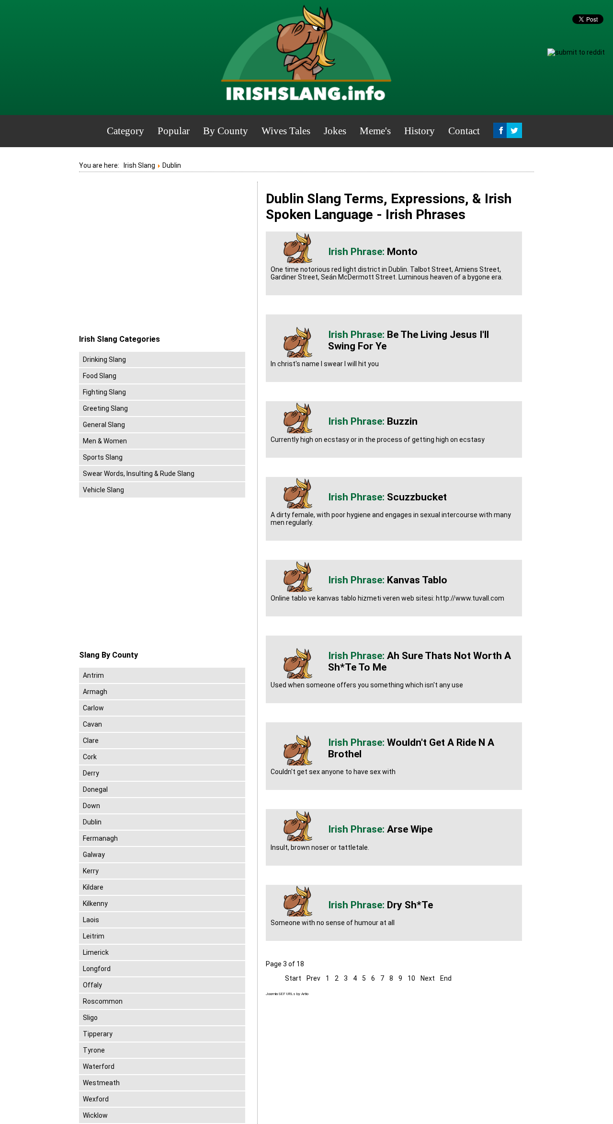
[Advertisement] (159, 258)
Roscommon (103, 1001)
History (419, 131)
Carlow (93, 708)
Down (91, 806)
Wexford (96, 1099)
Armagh (95, 691)
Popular (174, 131)
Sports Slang (103, 457)
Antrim (93, 675)
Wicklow (95, 1115)
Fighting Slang (104, 392)
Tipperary (98, 1034)
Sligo (90, 1017)
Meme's (375, 131)
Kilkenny (95, 903)
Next (427, 978)
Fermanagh (100, 838)
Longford (97, 969)
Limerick (96, 952)
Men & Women (105, 441)
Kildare (93, 887)
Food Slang (99, 376)
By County (225, 131)
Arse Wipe (409, 829)
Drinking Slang (104, 359)
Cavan (92, 724)
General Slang (104, 425)
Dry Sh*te (410, 905)
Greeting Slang (105, 408)
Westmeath (101, 1083)
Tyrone (94, 1050)
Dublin (92, 822)
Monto (402, 251)
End (446, 978)
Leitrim (93, 936)
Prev (313, 978)
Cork (90, 757)
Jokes (335, 131)
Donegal (95, 789)
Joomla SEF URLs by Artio (287, 994)
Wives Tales (285, 131)
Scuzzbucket (417, 497)
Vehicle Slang (103, 490)
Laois (91, 920)
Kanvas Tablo (417, 580)
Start (293, 978)
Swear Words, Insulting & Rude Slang (138, 473)
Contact (464, 131)
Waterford (98, 1066)
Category (125, 131)
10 (411, 978)
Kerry (91, 871)
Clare (91, 740)
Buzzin (402, 421)
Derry (91, 773)
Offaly (92, 985)
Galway (94, 854)
